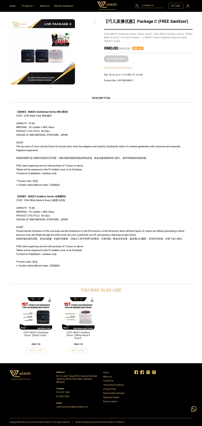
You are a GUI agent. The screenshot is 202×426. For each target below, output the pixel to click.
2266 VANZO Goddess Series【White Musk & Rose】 (78, 335)
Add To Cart (35, 350)
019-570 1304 (62, 392)
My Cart (176, 6)
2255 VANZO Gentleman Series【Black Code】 (35, 334)
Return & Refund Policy (114, 393)
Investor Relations (63, 6)
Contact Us (108, 381)
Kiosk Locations (110, 401)
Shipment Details (111, 397)
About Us (44, 6)
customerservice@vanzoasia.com (72, 407)
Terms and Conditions (113, 385)
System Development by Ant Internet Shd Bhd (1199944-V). (100, 422)
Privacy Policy (109, 389)
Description (101, 98)
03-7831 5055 (62, 396)
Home (12, 6)
